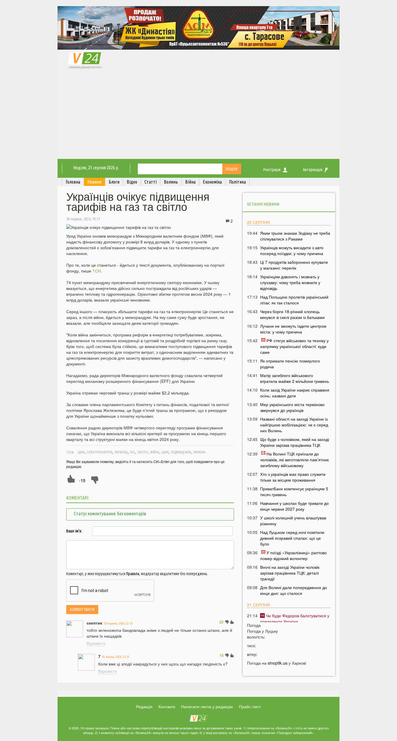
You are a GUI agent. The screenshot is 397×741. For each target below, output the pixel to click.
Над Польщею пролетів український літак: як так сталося (294, 300)
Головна (73, 181)
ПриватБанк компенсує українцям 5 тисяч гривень (294, 491)
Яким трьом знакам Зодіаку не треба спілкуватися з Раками (295, 236)
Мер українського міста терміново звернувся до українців (292, 407)
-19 (82, 480)
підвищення (181, 452)
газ (132, 452)
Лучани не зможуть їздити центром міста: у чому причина (293, 329)
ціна (81, 452)
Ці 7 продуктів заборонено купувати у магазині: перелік (294, 265)
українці (121, 452)
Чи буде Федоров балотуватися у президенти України (294, 618)
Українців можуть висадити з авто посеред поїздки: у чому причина (291, 250)
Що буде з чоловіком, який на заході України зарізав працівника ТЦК (294, 442)
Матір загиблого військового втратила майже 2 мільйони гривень (294, 378)
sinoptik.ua (277, 663)
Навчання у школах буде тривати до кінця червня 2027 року (294, 506)
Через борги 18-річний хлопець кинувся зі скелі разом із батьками (292, 314)
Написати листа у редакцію (207, 706)
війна (154, 452)
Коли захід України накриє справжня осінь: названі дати (294, 393)
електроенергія (99, 452)
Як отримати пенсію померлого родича (290, 363)
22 (221, 622)
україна (199, 452)
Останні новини (263, 204)
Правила (132, 573)
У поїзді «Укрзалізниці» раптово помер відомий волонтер (293, 555)
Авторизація (312, 169)
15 (221, 655)
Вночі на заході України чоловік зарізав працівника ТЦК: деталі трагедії (289, 573)
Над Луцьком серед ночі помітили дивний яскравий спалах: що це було (292, 538)
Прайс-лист (250, 706)
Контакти (166, 706)
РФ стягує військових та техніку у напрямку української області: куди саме (294, 346)
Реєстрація (271, 169)
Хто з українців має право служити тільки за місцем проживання (293, 477)
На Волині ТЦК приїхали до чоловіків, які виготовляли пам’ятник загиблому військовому (294, 459)
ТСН (96, 271)
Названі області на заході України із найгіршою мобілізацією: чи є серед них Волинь (294, 424)
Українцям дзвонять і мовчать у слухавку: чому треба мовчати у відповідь (290, 282)
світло (142, 452)
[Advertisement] (198, 115)
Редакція (144, 706)
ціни (165, 452)
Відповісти (96, 643)
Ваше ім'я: (74, 531)
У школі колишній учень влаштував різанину (293, 520)
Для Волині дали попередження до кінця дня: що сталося (293, 590)
